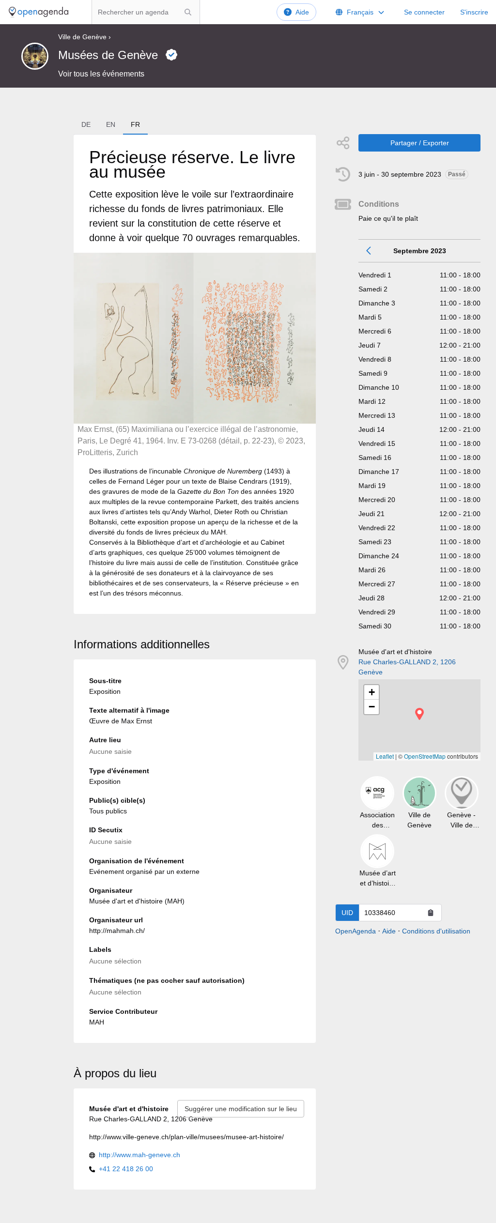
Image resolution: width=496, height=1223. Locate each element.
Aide (302, 12)
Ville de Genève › (84, 37)
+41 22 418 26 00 (126, 1169)
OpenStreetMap (425, 756)
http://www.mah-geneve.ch (139, 1155)
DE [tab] (86, 124)
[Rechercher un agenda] (188, 12)
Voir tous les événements (101, 74)
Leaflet (385, 756)
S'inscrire (474, 12)
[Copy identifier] (430, 912)
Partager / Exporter (419, 143)
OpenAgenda (355, 931)
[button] (419, 714)
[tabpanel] (195, 374)
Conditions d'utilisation (436, 931)
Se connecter (424, 12)
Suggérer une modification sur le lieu (241, 1109)
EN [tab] (110, 124)
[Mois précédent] (369, 250)
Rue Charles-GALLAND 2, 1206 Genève (407, 667)
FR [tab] (135, 124)
